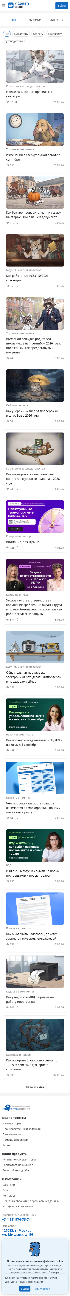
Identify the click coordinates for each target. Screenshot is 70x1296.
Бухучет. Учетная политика (23, 270)
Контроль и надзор (18, 536)
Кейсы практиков (17, 405)
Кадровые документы (20, 991)
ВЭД (8, 865)
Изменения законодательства (25, 86)
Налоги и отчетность (19, 734)
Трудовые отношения (20, 149)
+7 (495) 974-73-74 (16, 1219)
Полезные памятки (18, 797)
